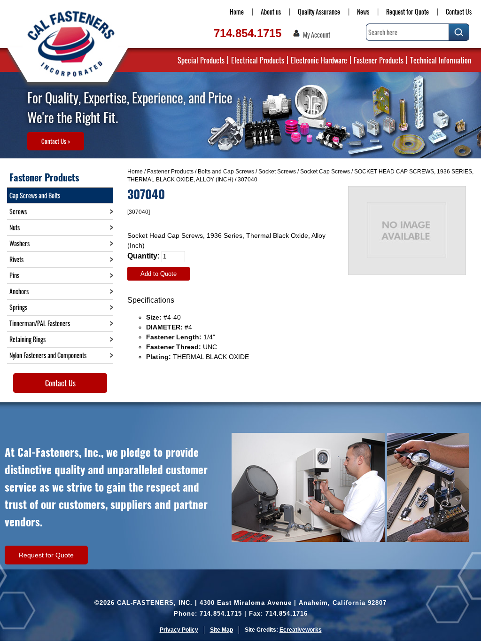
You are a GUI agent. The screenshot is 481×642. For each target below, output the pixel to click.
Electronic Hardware (319, 60)
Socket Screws (277, 171)
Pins (14, 275)
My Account (316, 34)
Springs (18, 307)
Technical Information (440, 60)
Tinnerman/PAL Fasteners (39, 323)
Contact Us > (55, 141)
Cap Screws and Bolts (34, 195)
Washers (19, 243)
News (363, 11)
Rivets (16, 259)
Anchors (19, 291)
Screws (18, 211)
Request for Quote (407, 11)
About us (271, 11)
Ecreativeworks (300, 629)
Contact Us (459, 11)
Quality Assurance (319, 11)
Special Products (201, 60)
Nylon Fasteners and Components (47, 355)
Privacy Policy (179, 629)
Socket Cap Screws (325, 171)
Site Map (221, 629)
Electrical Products (257, 60)
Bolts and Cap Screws (226, 171)
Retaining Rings (27, 339)
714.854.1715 (247, 33)
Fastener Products (378, 60)
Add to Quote (158, 273)
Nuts (14, 227)
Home (237, 11)
